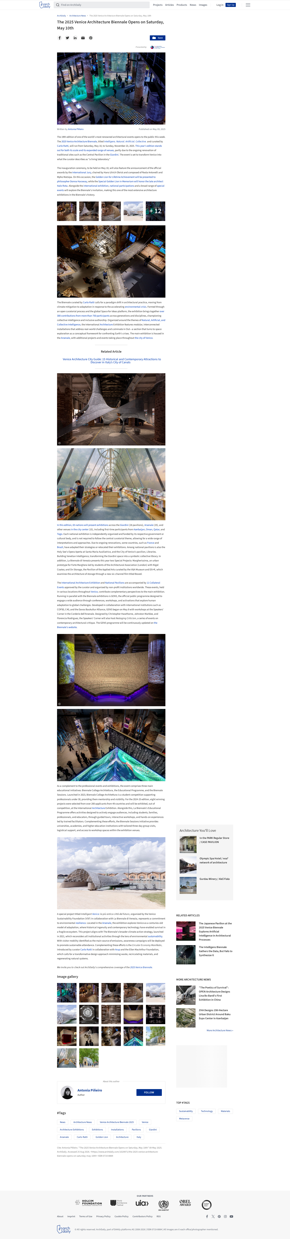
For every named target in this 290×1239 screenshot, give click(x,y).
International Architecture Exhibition (80, 583)
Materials (225, 1111)
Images (203, 5)
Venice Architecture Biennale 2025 (117, 1122)
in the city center (79, 529)
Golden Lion (102, 1137)
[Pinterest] (90, 37)
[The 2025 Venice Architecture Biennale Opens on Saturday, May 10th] (67, 992)
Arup (118, 949)
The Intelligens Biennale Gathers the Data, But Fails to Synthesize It (215, 951)
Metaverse (184, 1118)
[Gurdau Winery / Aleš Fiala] (188, 885)
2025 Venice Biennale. (141, 967)
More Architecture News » (220, 1030)
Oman (149, 529)
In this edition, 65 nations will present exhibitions (82, 525)
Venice (94, 592)
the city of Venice (144, 338)
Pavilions (136, 1129)
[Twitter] (67, 37)
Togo (59, 534)
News (193, 5)
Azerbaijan (139, 529)
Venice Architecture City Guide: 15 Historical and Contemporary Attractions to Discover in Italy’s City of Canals (112, 360)
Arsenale (65, 338)
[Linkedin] (75, 37)
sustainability (155, 936)
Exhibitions (97, 1129)
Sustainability (186, 1111)
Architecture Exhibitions (72, 1129)
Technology (207, 1111)
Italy (139, 1137)
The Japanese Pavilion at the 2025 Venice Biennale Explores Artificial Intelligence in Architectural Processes (215, 932)
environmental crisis (135, 307)
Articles (169, 5)
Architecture (106, 324)
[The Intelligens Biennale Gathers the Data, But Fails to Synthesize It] (186, 954)
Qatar (156, 529)
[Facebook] (59, 37)
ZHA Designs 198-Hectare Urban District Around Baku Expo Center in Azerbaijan (215, 1014)
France (151, 543)
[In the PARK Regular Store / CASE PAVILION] (188, 844)
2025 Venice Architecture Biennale (79, 141)
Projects (158, 5)
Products (182, 5)
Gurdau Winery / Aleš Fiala (215, 879)
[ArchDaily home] (44, 5)
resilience (81, 923)
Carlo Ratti (63, 146)
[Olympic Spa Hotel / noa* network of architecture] (188, 865)
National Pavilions (114, 583)
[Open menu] (248, 5)
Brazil (60, 547)
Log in (220, 5)
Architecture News (82, 1122)
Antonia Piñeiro (90, 1090)
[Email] (82, 37)
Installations (117, 1129)
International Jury (81, 172)
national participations (122, 186)
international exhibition (96, 186)
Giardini (114, 155)
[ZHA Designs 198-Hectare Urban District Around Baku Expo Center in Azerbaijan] (186, 1018)
